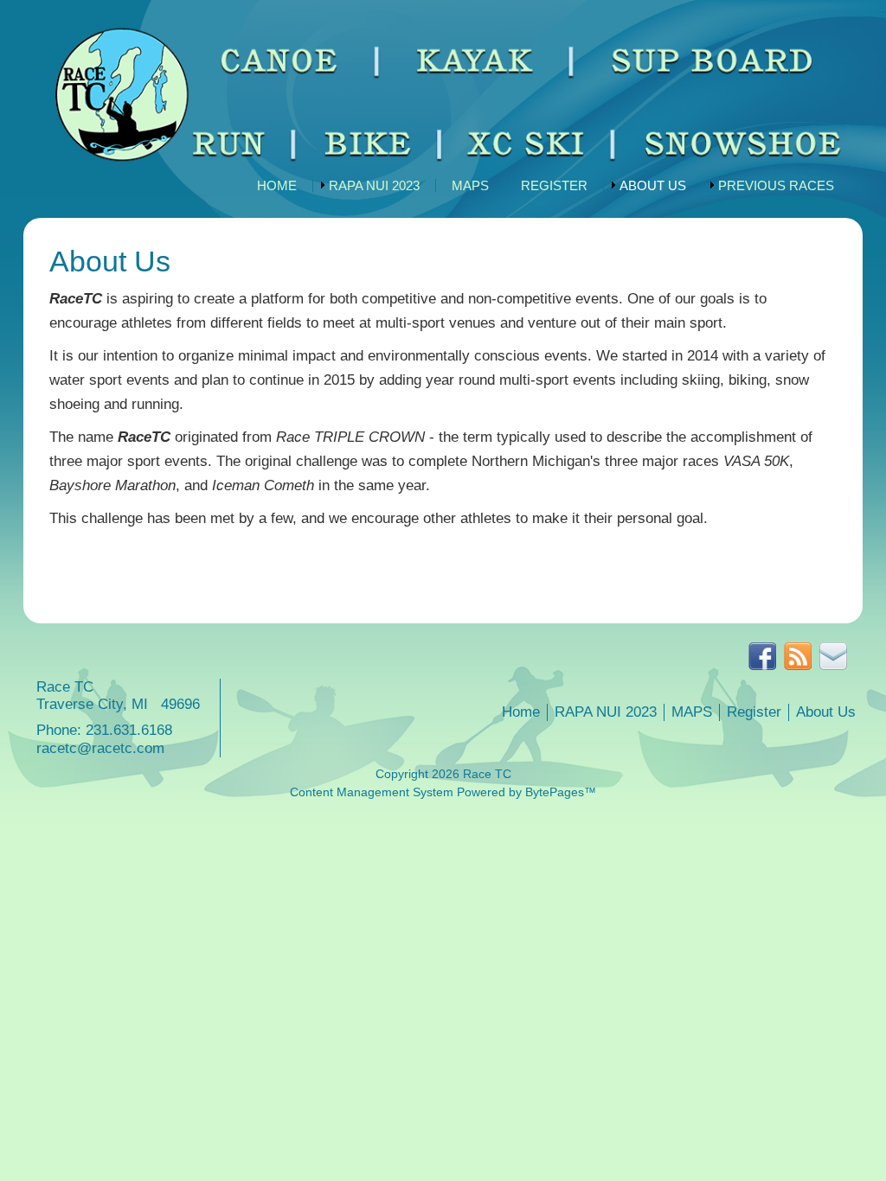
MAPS (470, 185)
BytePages (554, 792)
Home (277, 185)
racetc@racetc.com (100, 748)
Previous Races (776, 185)
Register (554, 185)
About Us (653, 185)
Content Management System (371, 792)
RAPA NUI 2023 (374, 185)
